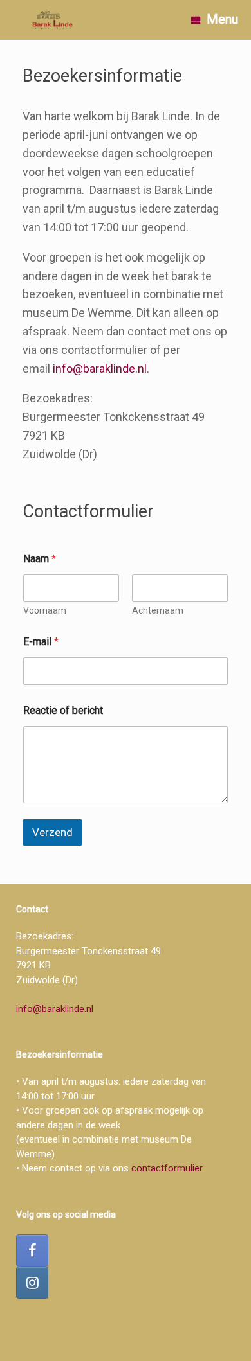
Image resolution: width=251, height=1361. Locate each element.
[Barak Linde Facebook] (32, 1250)
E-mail (41, 642)
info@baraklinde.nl (100, 368)
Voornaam (44, 610)
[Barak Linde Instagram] (32, 1283)
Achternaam (157, 610)
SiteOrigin (147, 1335)
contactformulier (167, 1168)
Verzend (52, 832)
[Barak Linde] (53, 20)
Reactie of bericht (63, 710)
